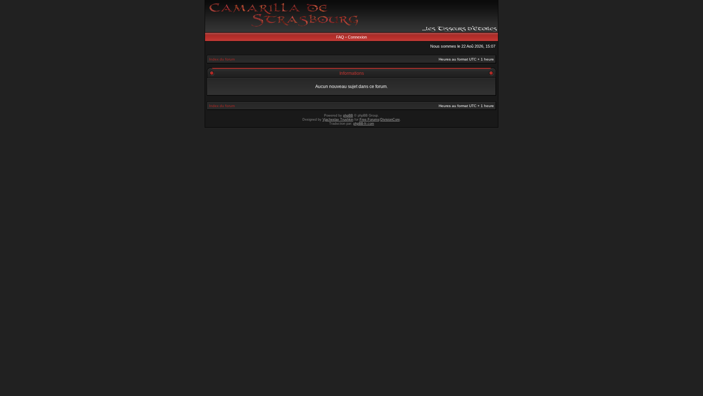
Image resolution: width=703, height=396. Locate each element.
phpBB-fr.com (363, 123)
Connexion (357, 37)
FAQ (340, 37)
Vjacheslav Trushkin (338, 119)
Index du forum (222, 59)
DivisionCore (390, 119)
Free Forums (369, 119)
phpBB (348, 115)
